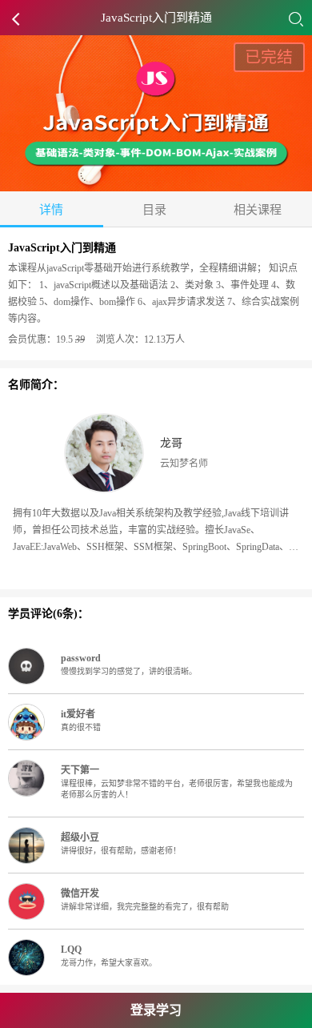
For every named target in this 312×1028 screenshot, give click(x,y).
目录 (154, 209)
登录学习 (156, 1010)
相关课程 (258, 209)
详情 (51, 209)
